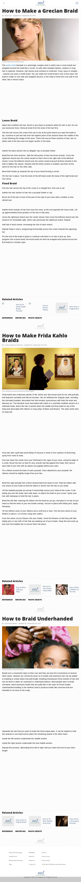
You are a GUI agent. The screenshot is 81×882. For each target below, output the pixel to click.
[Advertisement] (40, 102)
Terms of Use (46, 856)
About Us (31, 856)
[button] (4, 3)
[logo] (40, 3)
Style (10, 864)
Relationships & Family (16, 860)
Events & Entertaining (15, 852)
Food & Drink (13, 856)
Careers (44, 852)
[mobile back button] (4, 3)
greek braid (11, 65)
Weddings (32, 852)
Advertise (32, 860)
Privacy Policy (46, 860)
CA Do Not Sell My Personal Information (54, 864)
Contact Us (32, 864)
